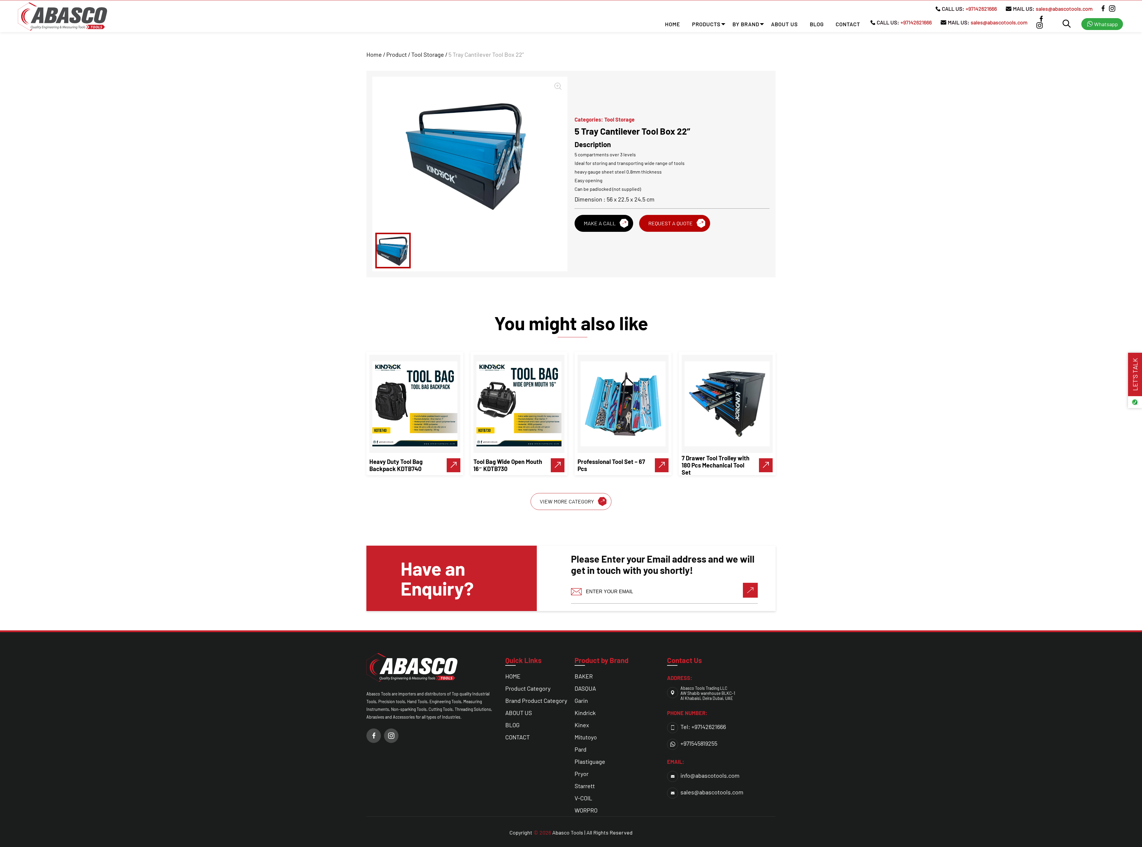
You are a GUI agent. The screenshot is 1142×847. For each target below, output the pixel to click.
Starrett (585, 785)
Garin (581, 700)
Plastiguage (590, 761)
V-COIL (583, 798)
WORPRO (586, 810)
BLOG (817, 24)
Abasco (561, 832)
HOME (672, 24)
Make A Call (600, 223)
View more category (567, 501)
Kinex (582, 724)
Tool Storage (427, 54)
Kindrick (585, 712)
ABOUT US (784, 24)
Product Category (527, 688)
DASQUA (585, 688)
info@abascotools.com (710, 775)
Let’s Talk (1135, 374)
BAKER (584, 676)
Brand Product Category (536, 700)
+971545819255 (698, 743)
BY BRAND (745, 24)
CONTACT (848, 24)
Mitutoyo (586, 737)
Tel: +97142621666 (703, 726)
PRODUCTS (706, 24)
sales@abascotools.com (1064, 8)
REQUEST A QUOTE (670, 223)
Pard (580, 749)
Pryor (582, 773)
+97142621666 (981, 8)
